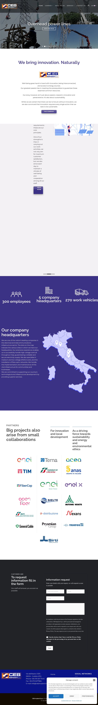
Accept (56, 696)
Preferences (87, 696)
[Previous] (4, 24)
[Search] (88, 5)
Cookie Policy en (66, 700)
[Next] (93, 24)
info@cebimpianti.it (39, 689)
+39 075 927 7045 (38, 684)
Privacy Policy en (77, 700)
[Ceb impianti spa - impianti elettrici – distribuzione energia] (9, 6)
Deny (72, 696)
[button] (94, 680)
